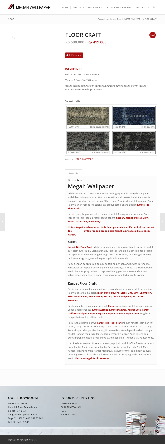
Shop (11, 19)
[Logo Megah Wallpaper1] (29, 7)
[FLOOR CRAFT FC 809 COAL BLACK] (134, 143)
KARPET (78, 159)
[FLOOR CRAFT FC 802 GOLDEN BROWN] (88, 117)
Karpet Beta (134, 309)
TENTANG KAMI (69, 403)
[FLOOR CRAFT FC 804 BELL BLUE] (134, 117)
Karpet (71, 234)
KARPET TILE (87, 159)
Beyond (115, 292)
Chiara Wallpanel (122, 296)
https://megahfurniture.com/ (92, 358)
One (130, 292)
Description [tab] (74, 173)
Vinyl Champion (142, 292)
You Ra (108, 296)
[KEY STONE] (162, 222)
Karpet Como (131, 313)
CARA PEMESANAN (71, 407)
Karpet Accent (100, 309)
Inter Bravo (103, 292)
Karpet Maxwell (117, 309)
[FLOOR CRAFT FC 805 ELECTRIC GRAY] (88, 143)
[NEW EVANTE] (2, 222)
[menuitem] (65, 7)
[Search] (154, 7)
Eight (123, 292)
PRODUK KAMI (68, 414)
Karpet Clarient (114, 313)
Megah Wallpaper (91, 186)
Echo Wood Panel (77, 296)
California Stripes (77, 313)
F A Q (63, 410)
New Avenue (95, 296)
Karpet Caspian (96, 313)
